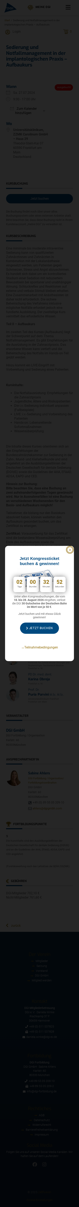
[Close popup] (70, 550)
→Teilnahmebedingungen (39, 647)
